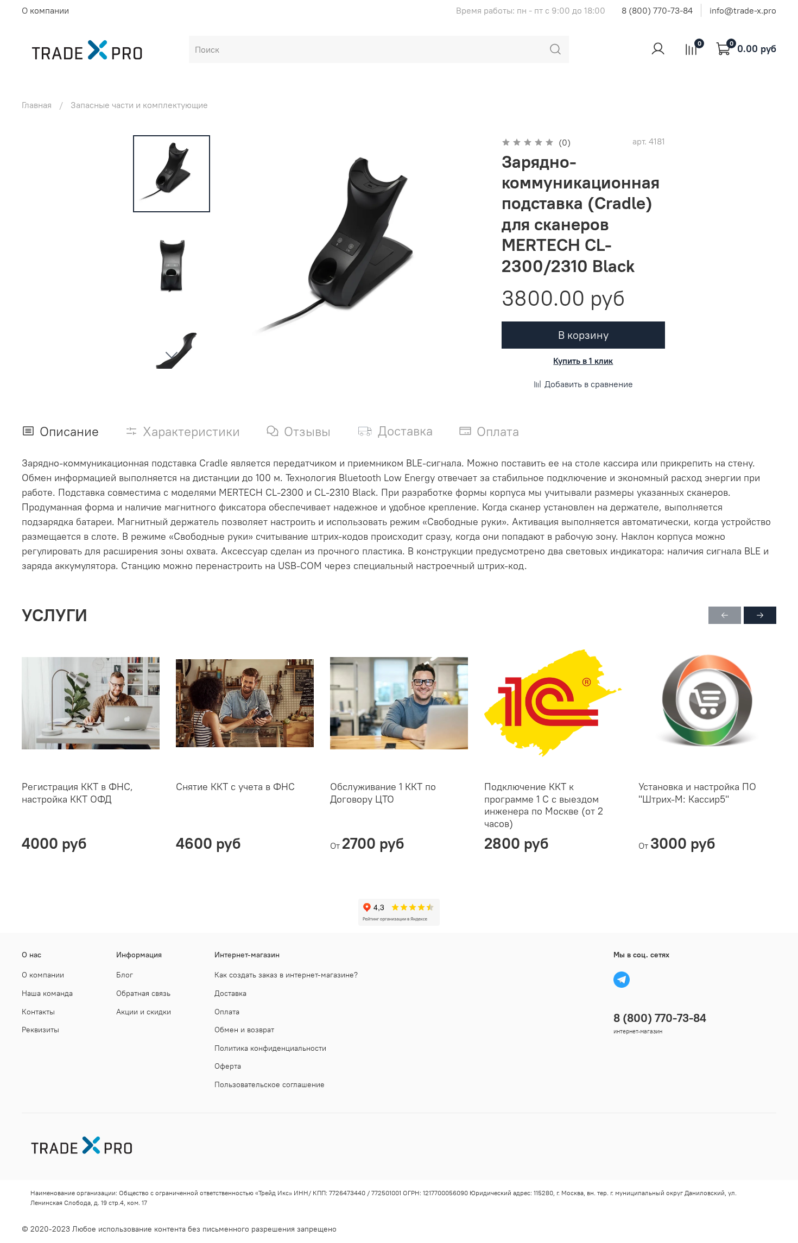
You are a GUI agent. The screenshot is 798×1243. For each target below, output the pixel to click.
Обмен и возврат (244, 1029)
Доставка (230, 993)
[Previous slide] (249, 252)
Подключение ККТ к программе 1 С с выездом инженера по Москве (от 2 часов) (543, 805)
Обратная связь (143, 993)
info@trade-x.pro (743, 10)
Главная (37, 104)
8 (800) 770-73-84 (657, 10)
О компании (45, 10)
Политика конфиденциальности (270, 1048)
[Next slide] (172, 355)
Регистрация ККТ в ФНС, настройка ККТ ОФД (77, 792)
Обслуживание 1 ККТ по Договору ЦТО (383, 792)
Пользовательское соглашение (269, 1084)
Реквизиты (40, 1029)
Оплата (226, 1012)
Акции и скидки (143, 1012)
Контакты (38, 1012)
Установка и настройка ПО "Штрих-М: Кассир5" (697, 792)
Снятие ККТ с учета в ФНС (235, 786)
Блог (124, 975)
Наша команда (47, 993)
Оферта (227, 1066)
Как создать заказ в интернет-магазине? (286, 975)
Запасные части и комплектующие (139, 104)
